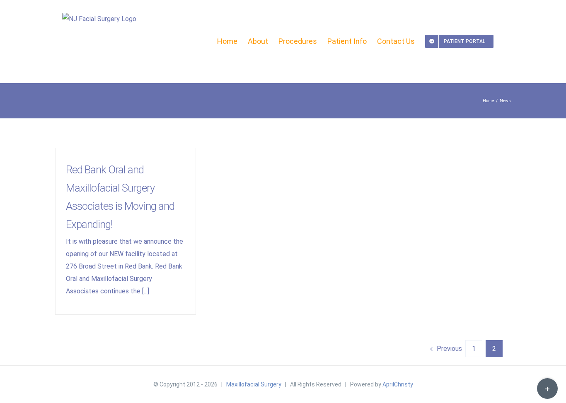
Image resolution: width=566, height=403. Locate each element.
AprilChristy (397, 384)
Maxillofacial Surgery (253, 384)
